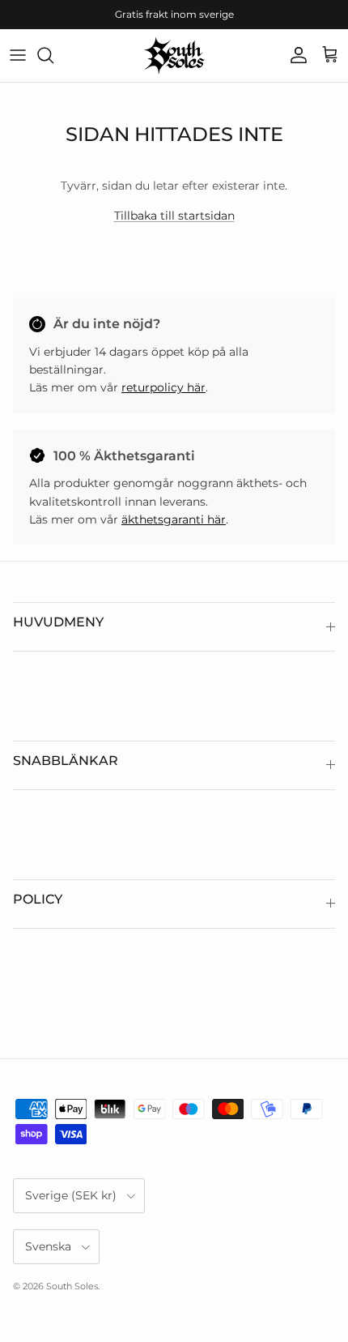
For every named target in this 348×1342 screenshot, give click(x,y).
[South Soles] (174, 55)
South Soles (72, 1286)
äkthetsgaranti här (173, 519)
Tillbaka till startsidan (174, 215)
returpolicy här (163, 387)
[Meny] (18, 55)
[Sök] (53, 55)
